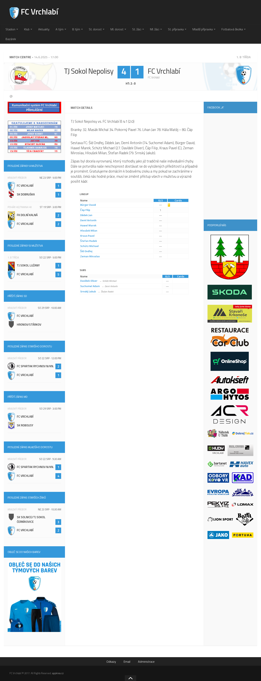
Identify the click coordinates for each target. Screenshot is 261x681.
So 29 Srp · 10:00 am (49, 308)
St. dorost (95, 29)
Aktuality (43, 29)
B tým (76, 29)
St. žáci (136, 29)
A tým (59, 29)
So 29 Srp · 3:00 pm (50, 409)
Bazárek (11, 39)
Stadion (10, 29)
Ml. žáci (154, 29)
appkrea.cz (58, 673)
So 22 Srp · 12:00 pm (49, 358)
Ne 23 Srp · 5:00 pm (50, 178)
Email (127, 661)
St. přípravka (176, 29)
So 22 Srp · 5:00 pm (50, 257)
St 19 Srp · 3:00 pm (50, 207)
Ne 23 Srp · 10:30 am (49, 509)
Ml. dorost (116, 29)
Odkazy (111, 661)
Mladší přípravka (202, 29)
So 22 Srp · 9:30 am (50, 459)
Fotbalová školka (232, 29)
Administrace (146, 661)
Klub (26, 29)
